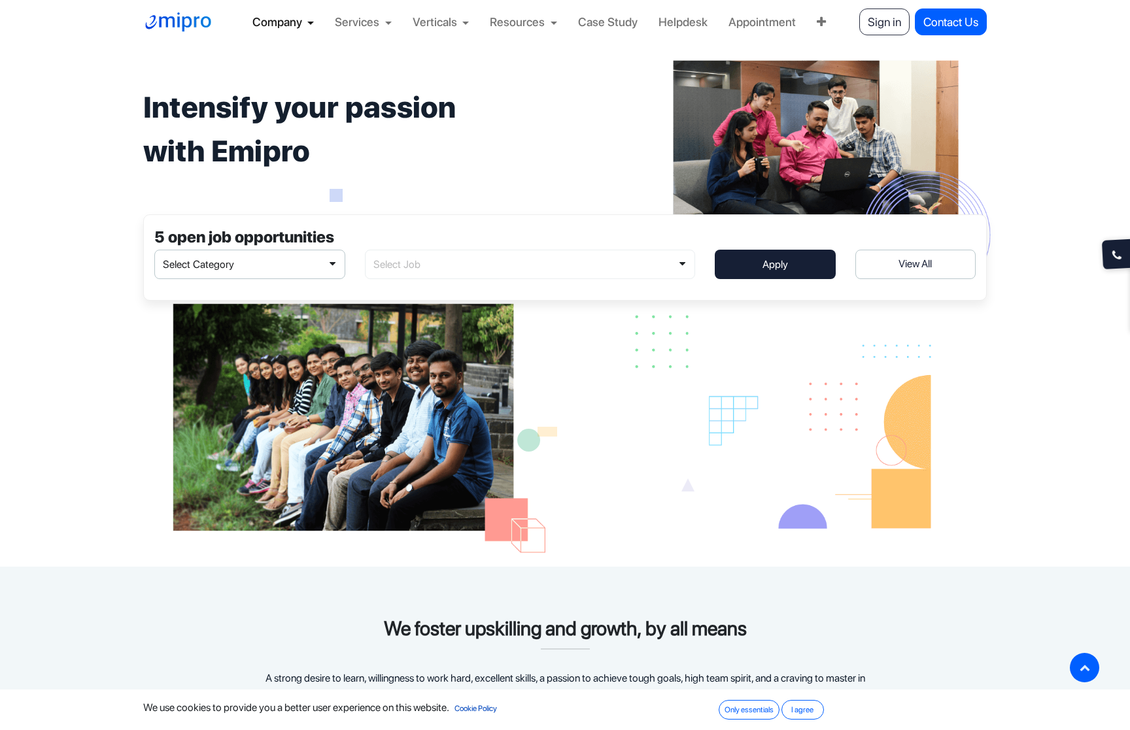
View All (915, 263)
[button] (1084, 667)
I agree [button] (802, 709)
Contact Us (950, 22)
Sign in (884, 22)
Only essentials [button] (749, 709)
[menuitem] (283, 22)
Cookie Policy (475, 708)
